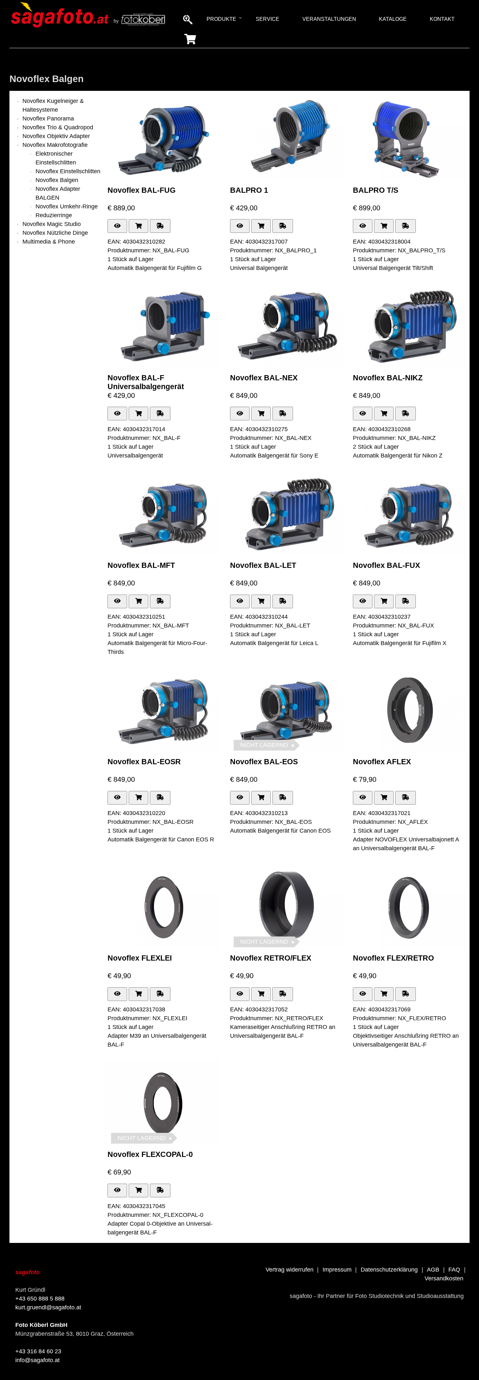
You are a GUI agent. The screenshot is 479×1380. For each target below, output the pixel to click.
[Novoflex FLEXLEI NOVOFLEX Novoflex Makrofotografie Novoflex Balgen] (163, 947)
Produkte (221, 19)
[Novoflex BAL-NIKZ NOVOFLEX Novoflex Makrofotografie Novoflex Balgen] (408, 366)
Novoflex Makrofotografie (55, 145)
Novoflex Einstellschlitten (68, 171)
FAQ (454, 1269)
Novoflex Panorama (48, 118)
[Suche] (188, 18)
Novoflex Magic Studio (51, 224)
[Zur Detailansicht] (117, 226)
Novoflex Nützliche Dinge (55, 233)
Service (267, 19)
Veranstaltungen (329, 19)
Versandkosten (444, 1278)
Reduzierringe (54, 215)
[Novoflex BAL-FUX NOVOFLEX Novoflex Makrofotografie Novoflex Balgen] (408, 554)
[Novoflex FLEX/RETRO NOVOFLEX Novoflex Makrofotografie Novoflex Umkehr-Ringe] (408, 947)
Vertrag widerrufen (289, 1269)
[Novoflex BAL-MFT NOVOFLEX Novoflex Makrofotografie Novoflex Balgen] (163, 554)
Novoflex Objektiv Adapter (56, 136)
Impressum (337, 1269)
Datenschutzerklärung (389, 1269)
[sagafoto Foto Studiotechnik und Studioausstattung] (88, 27)
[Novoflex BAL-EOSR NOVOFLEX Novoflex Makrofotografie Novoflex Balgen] (163, 750)
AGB (433, 1269)
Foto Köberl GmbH (41, 1325)
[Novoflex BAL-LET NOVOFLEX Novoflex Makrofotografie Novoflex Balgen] (285, 554)
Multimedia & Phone (48, 241)
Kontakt (442, 19)
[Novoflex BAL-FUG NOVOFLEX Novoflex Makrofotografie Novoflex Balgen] (163, 179)
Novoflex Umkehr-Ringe (67, 206)
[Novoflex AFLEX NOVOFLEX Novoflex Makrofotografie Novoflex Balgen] (408, 750)
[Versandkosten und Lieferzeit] (160, 226)
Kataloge (393, 19)
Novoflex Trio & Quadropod (57, 127)
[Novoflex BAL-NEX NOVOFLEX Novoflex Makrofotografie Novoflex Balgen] (285, 366)
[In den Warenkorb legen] (138, 226)
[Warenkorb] (190, 38)
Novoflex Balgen (57, 180)
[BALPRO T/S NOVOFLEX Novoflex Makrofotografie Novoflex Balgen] (408, 179)
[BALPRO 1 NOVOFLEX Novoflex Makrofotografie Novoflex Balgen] (285, 179)
